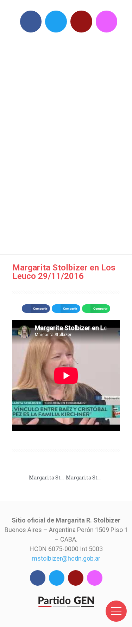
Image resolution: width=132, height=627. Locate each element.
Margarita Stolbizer (69, 141)
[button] (36, 308)
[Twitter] (56, 21)
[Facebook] (31, 21)
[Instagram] (107, 21)
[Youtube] (81, 21)
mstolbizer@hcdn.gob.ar (66, 558)
